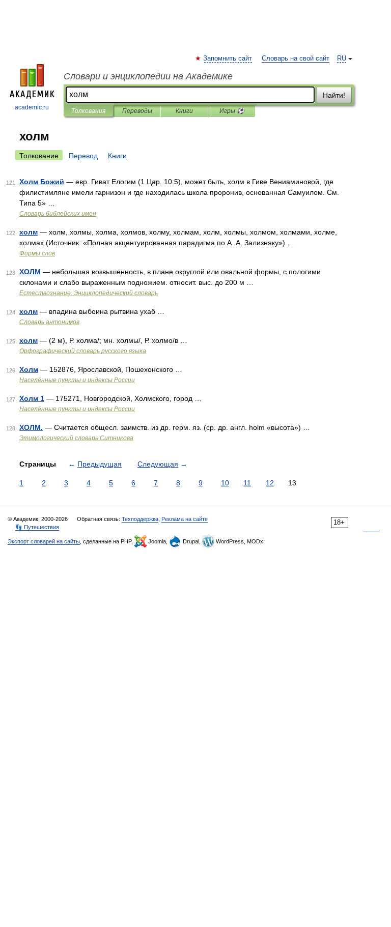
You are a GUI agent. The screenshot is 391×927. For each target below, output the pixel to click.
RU (341, 58)
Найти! (334, 95)
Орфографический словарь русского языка (82, 351)
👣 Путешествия (37, 527)
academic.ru (32, 107)
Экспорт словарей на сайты (44, 541)
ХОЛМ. (31, 427)
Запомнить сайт (228, 58)
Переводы (137, 110)
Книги (184, 110)
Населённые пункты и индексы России (77, 380)
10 (225, 483)
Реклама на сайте (184, 519)
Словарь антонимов (49, 322)
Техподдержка (140, 519)
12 (270, 483)
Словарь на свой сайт (295, 58)
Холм (28, 369)
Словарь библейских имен (57, 213)
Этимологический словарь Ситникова (76, 438)
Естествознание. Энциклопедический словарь (88, 293)
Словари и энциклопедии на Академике (148, 76)
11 (247, 483)
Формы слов (37, 253)
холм (28, 232)
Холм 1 (31, 398)
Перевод (83, 156)
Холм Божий (41, 182)
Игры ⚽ (231, 110)
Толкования (88, 110)
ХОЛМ (30, 272)
